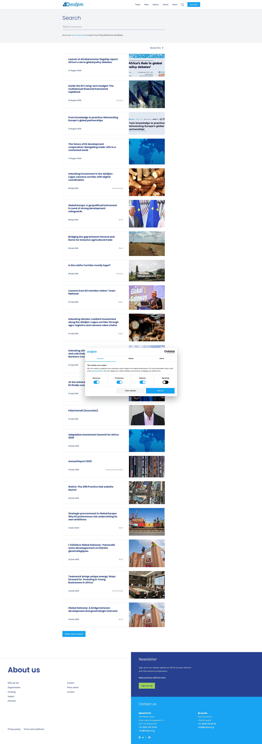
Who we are (13, 683)
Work (146, 4)
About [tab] (161, 358)
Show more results (74, 634)
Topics (137, 4)
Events (165, 4)
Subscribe (194, 4)
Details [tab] (131, 358)
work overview (78, 35)
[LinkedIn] (140, 738)
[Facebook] (149, 738)
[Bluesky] (143, 738)
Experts (156, 4)
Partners (12, 701)
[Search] (64, 27)
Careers (70, 683)
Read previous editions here (152, 677)
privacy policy (97, 371)
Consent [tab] (100, 358)
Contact (70, 692)
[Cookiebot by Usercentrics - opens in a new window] (166, 351)
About (174, 4)
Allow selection (130, 391)
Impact (11, 696)
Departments (14, 687)
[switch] (119, 382)
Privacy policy (14, 729)
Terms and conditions (34, 729)
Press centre (73, 687)
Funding (11, 692)
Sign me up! (146, 685)
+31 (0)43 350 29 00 (148, 727)
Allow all (160, 391)
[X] (146, 738)
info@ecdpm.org (147, 730)
